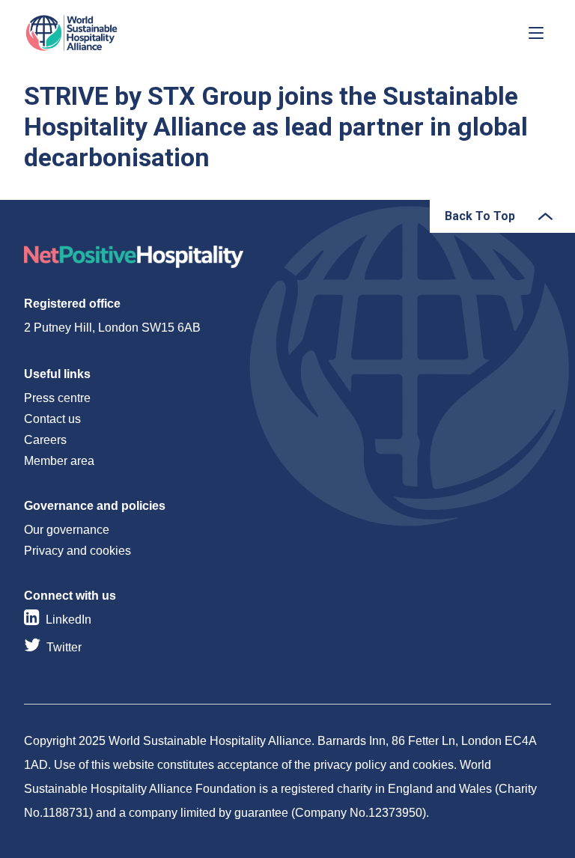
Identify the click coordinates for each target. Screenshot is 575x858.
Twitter (64, 647)
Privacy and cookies (77, 550)
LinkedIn (68, 619)
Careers (45, 439)
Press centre (57, 398)
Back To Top (480, 216)
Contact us (52, 419)
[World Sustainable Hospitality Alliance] (102, 33)
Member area (59, 460)
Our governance (66, 529)
